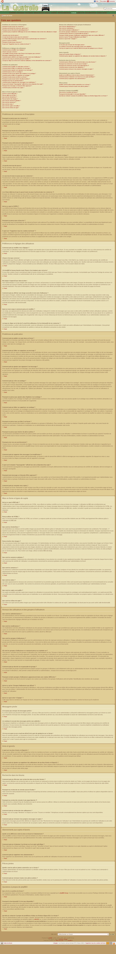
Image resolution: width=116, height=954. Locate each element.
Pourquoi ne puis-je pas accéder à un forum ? (14, 77)
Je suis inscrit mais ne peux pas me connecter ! (15, 37)
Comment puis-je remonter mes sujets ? (13, 87)
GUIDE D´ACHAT (102, 13)
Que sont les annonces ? (9, 102)
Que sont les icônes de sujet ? (10, 107)
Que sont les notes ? (8, 104)
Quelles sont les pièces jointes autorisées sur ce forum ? (74, 84)
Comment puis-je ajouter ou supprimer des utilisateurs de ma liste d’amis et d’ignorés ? (82, 56)
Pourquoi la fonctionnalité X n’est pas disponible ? (72, 94)
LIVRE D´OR (80, 13)
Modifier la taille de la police (113, 15)
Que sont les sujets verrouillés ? (11, 105)
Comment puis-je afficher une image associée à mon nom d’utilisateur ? (21, 57)
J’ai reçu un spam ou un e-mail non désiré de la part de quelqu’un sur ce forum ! (81, 48)
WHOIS (36, 919)
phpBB (50, 938)
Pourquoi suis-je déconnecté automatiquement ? (15, 30)
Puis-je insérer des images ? (10, 99)
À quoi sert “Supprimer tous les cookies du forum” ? (16, 44)
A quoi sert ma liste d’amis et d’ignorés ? (70, 54)
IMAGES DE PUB (39, 13)
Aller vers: (54, 934)
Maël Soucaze (59, 940)
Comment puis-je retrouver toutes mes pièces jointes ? (74, 86)
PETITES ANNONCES (64, 13)
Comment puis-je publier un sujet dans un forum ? (15, 66)
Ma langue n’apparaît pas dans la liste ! (13, 55)
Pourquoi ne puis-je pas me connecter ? (13, 26)
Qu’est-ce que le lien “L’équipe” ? (68, 38)
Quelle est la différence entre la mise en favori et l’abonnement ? (76, 75)
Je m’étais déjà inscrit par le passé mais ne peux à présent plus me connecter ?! (24, 38)
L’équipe (55, 943)
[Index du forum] (20, 7)
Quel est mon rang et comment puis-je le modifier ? (16, 58)
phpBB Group (64, 893)
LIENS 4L (47, 13)
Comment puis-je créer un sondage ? (12, 71)
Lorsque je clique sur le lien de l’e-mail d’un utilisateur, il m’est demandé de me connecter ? (26, 60)
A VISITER (54, 13)
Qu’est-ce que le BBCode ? (9, 93)
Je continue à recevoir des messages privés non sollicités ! (75, 46)
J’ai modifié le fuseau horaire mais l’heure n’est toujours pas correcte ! (21, 53)
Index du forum (7, 15)
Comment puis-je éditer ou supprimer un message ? (16, 68)
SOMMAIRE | (13, 13)
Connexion (112, 1)
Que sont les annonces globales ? (11, 100)
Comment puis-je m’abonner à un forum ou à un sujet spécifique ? (77, 76)
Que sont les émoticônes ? (9, 97)
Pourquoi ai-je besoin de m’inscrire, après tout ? (15, 28)
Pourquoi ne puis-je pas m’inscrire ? (12, 42)
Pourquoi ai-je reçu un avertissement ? (12, 80)
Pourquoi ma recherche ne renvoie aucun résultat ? (73, 63)
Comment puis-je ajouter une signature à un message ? (17, 70)
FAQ (97, 1)
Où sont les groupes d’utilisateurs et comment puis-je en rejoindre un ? (78, 31)
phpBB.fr (70, 940)
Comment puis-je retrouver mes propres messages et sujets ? (76, 69)
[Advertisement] (77, 7)
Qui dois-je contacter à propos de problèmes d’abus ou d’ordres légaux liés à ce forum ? (83, 95)
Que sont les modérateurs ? (67, 28)
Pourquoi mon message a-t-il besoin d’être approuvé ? (17, 85)
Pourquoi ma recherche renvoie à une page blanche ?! (74, 65)
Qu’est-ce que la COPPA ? (9, 40)
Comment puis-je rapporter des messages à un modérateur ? (19, 82)
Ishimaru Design (63, 939)
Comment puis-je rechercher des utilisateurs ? (72, 67)
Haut (5, 126)
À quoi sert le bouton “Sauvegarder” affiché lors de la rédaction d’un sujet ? (22, 84)
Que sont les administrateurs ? (67, 26)
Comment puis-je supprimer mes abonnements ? (72, 78)
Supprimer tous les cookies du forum (95, 943)
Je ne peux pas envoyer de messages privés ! (72, 44)
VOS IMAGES (29, 13)
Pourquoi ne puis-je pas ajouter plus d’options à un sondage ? (19, 73)
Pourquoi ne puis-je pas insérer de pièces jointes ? (16, 79)
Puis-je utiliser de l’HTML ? (9, 95)
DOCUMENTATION (90, 13)
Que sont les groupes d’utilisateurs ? (69, 30)
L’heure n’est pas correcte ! (9, 51)
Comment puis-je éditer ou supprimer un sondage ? (16, 75)
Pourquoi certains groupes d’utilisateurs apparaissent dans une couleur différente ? (82, 35)
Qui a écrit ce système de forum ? (68, 92)
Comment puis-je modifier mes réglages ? (13, 50)
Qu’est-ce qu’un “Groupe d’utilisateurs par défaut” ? (73, 37)
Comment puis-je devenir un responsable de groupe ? (74, 33)
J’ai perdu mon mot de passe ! (10, 35)
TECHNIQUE (20, 13)
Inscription (103, 1)
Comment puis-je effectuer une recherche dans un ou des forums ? (77, 62)
